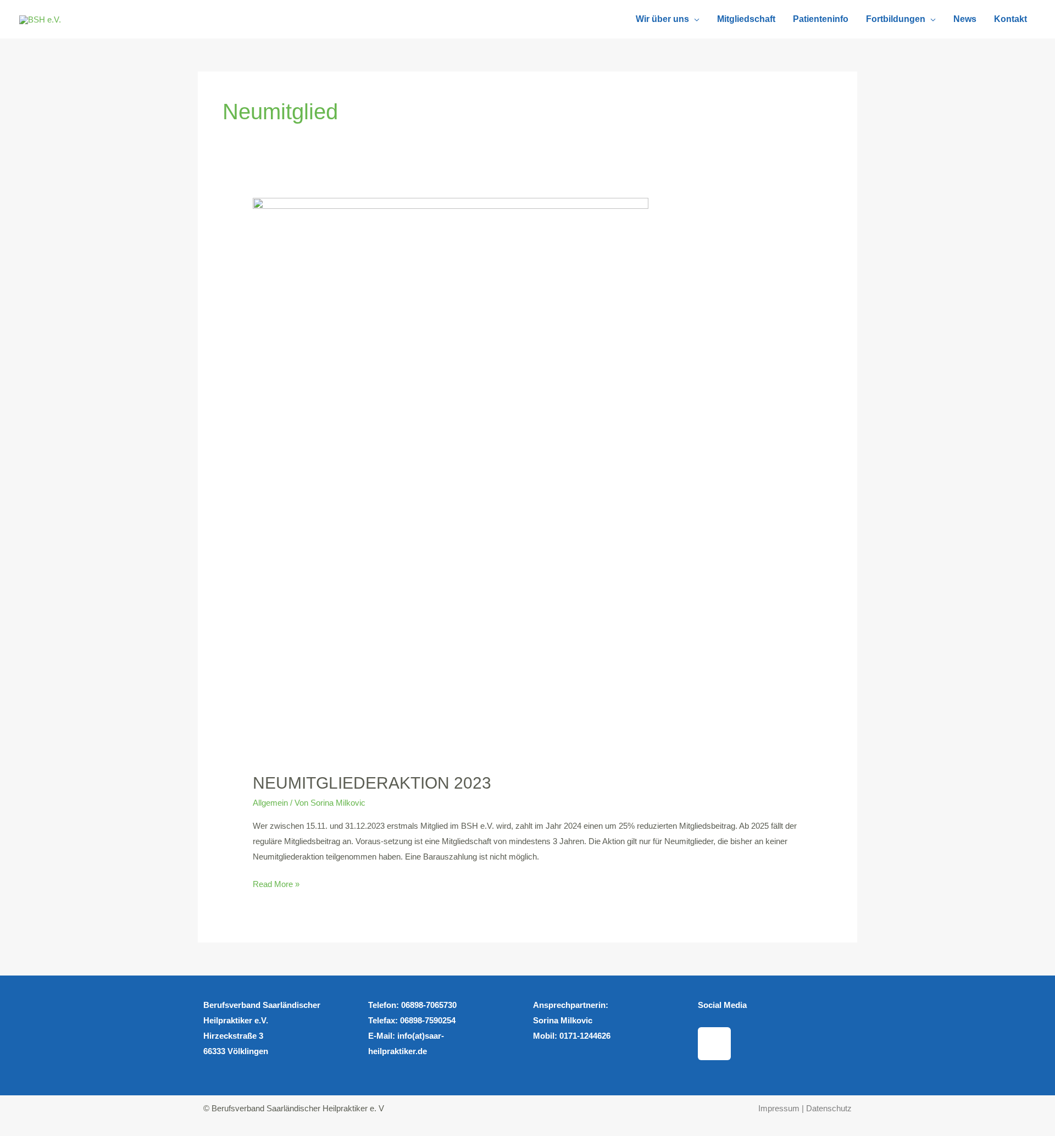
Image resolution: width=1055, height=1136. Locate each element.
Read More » (276, 883)
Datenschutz (829, 1108)
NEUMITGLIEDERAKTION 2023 (372, 783)
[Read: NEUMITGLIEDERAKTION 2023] (450, 478)
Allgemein (270, 802)
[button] (694, 19)
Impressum (780, 1108)
